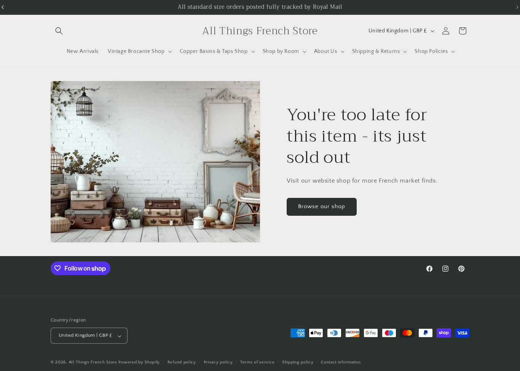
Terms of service (257, 362)
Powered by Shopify (139, 362)
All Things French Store (93, 362)
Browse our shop (321, 207)
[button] (59, 30)
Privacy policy (218, 362)
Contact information (340, 362)
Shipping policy (298, 362)
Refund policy (181, 362)
